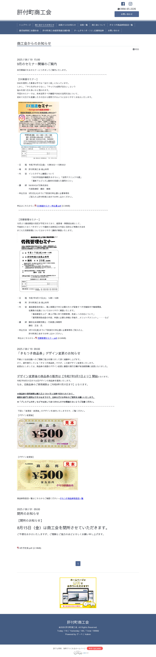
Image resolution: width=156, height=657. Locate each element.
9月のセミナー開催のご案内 (37, 64)
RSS (137, 49)
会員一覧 (84, 24)
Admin (88, 634)
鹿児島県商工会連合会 (29, 30)
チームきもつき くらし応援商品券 (89, 30)
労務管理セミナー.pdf (47, 338)
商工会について (98, 24)
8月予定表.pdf (26, 548)
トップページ (25, 24)
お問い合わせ (127, 14)
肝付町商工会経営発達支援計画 (56, 30)
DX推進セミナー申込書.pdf (49, 205)
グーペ (80, 634)
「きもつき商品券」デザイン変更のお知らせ (48, 353)
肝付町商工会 (34, 12)
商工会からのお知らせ (44, 24)
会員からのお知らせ (67, 24)
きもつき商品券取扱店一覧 (121, 24)
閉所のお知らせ (28, 513)
